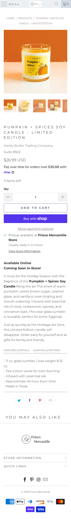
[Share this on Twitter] (19, 400)
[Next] (64, 62)
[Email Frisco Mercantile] (46, 480)
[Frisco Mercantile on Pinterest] (32, 480)
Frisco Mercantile (40, 491)
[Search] (56, 4)
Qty (6, 188)
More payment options (35, 229)
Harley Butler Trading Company (28, 145)
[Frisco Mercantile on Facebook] (25, 480)
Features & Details (16, 350)
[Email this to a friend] (50, 400)
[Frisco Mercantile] (35, 4)
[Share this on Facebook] (29, 400)
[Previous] (7, 62)
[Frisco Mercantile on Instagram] (39, 480)
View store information (24, 251)
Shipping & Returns (46, 350)
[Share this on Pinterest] (40, 400)
